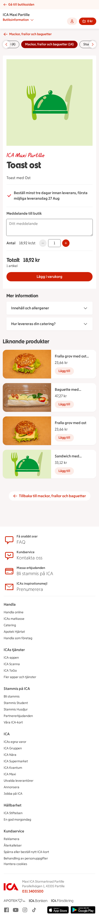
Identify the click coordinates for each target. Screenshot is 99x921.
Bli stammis (12, 696)
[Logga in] (72, 21)
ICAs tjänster (14, 650)
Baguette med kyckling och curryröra (73, 389)
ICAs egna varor (15, 742)
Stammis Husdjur (16, 709)
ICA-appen (11, 658)
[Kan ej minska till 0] (43, 243)
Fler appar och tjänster (20, 677)
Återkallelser (13, 845)
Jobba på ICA (13, 794)
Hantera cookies (15, 864)
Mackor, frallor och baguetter (30, 34)
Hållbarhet (12, 805)
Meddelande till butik (24, 213)
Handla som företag (18, 638)
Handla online (13, 612)
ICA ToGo (10, 671)
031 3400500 (33, 891)
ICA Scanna (12, 664)
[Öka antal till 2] (66, 243)
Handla (10, 604)
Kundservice (14, 831)
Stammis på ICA (17, 688)
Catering (10, 625)
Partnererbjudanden (18, 716)
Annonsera (11, 787)
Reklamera (11, 839)
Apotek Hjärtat (14, 632)
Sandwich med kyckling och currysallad (67, 456)
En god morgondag (17, 820)
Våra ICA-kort (13, 722)
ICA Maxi (10, 774)
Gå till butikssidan (21, 4)
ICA (7, 734)
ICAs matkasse (14, 619)
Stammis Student (16, 703)
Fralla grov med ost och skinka (70, 356)
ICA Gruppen (13, 748)
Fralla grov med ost (70, 423)
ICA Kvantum (13, 768)
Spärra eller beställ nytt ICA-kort (26, 852)
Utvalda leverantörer (18, 781)
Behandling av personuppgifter (26, 858)
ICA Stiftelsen (13, 813)
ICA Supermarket (16, 761)
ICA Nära (10, 755)
